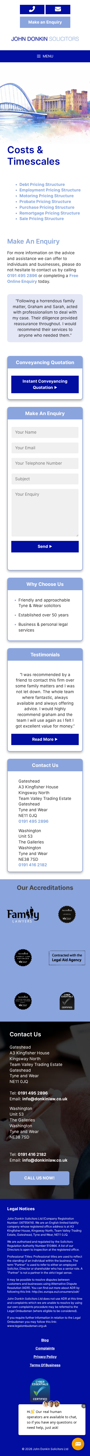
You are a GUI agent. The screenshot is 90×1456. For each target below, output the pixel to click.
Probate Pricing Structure (45, 201)
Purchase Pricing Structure (46, 207)
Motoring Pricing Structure (46, 195)
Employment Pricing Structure (50, 190)
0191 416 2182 (32, 864)
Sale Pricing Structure (41, 218)
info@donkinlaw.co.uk (44, 1098)
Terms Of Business (45, 1365)
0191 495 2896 (22, 275)
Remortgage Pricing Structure (49, 213)
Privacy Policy (45, 1357)
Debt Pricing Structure (42, 184)
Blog (45, 1340)
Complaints (45, 1348)
